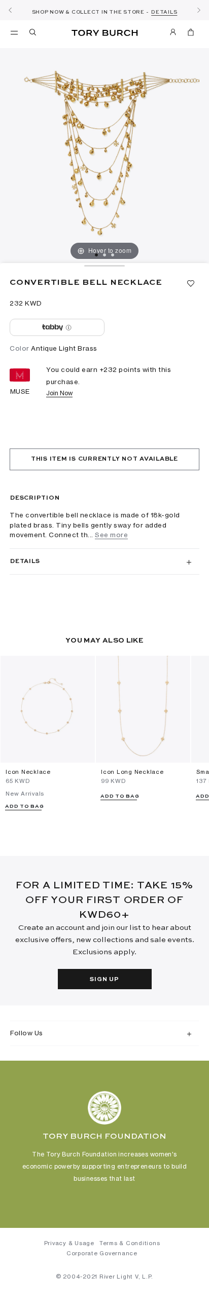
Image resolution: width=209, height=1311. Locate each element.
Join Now (59, 393)
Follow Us (26, 1033)
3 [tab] (112, 254)
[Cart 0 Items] (190, 34)
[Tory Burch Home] (105, 33)
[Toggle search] (33, 34)
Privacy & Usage (69, 1243)
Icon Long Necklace (132, 771)
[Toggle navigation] (14, 31)
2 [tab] (104, 254)
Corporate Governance (101, 1253)
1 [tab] (96, 254)
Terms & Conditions (129, 1243)
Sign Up (104, 980)
